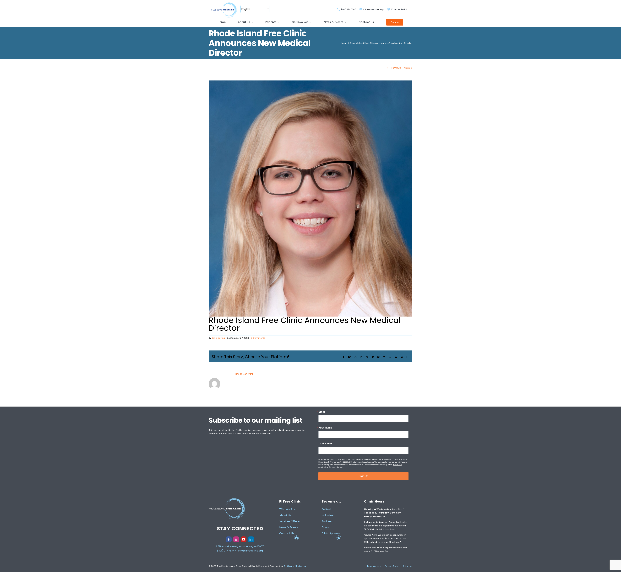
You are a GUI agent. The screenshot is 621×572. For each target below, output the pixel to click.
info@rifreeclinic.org (250, 550)
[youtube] (243, 539)
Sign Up (363, 476)
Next (407, 68)
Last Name (325, 443)
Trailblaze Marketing (295, 566)
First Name (325, 427)
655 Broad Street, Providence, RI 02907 (240, 546)
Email (321, 411)
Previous (395, 68)
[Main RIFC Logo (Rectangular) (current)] (223, 3)
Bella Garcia (218, 337)
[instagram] (236, 539)
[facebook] (229, 539)
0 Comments (258, 337)
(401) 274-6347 (226, 550)
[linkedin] (251, 539)
